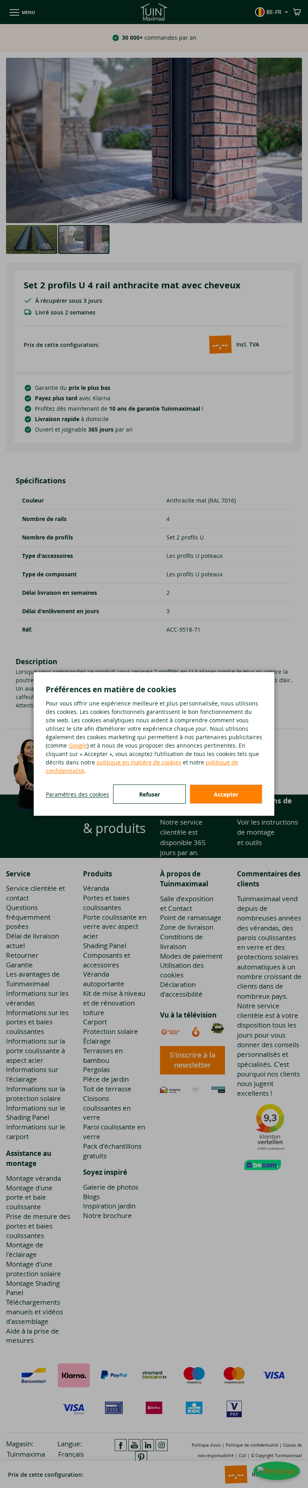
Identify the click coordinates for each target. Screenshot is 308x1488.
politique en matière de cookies (139, 762)
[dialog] (154, 744)
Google (78, 745)
